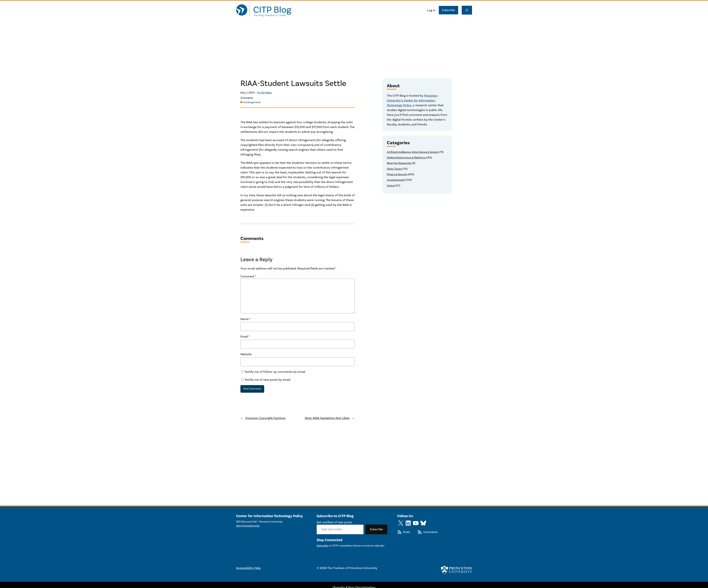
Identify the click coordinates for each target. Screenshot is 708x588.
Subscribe (448, 10)
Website (246, 354)
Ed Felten (266, 92)
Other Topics (394, 168)
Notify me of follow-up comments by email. (275, 371)
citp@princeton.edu (248, 525)
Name (245, 319)
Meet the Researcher (399, 163)
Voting (390, 185)
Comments (246, 97)
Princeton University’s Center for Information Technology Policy (412, 100)
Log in (431, 10)
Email (245, 336)
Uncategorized (252, 102)
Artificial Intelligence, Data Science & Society (413, 152)
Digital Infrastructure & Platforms (406, 157)
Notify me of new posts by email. (268, 379)
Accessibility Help (248, 568)
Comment (248, 276)
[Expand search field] (467, 10)
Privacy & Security (397, 174)
